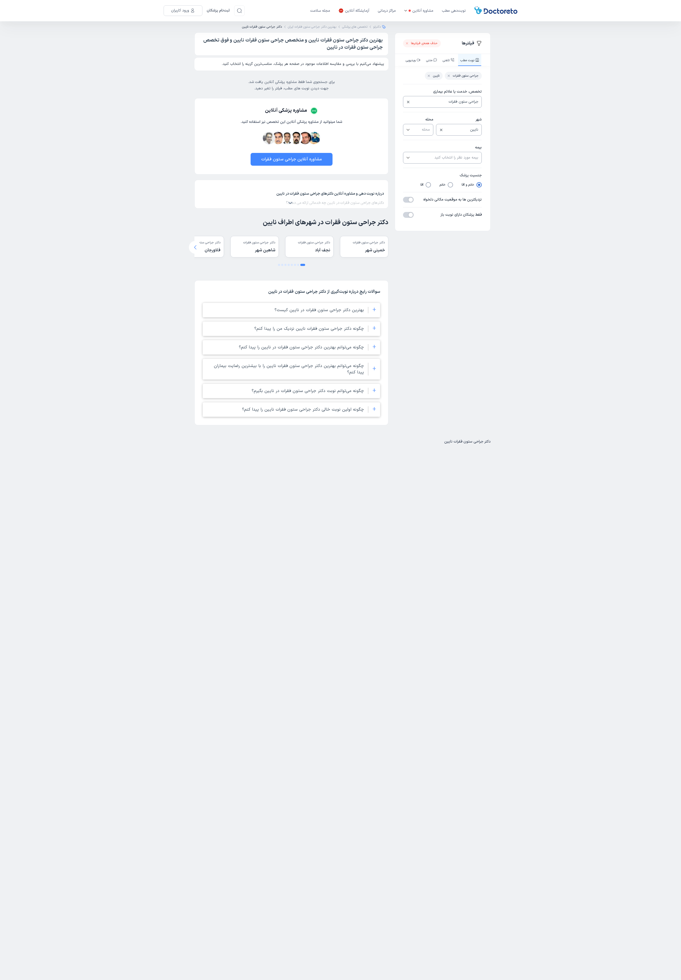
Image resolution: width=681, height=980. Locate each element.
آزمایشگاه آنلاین (357, 11)
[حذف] (408, 102)
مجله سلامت (320, 11)
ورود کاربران (180, 10)
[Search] (239, 10)
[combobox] (446, 101)
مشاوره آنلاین (422, 11)
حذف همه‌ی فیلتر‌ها (424, 43)
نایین (436, 75)
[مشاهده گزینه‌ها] (407, 129)
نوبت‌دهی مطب (454, 11)
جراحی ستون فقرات (466, 75)
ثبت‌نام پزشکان (218, 10)
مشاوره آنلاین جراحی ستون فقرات (291, 159)
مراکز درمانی (387, 11)
